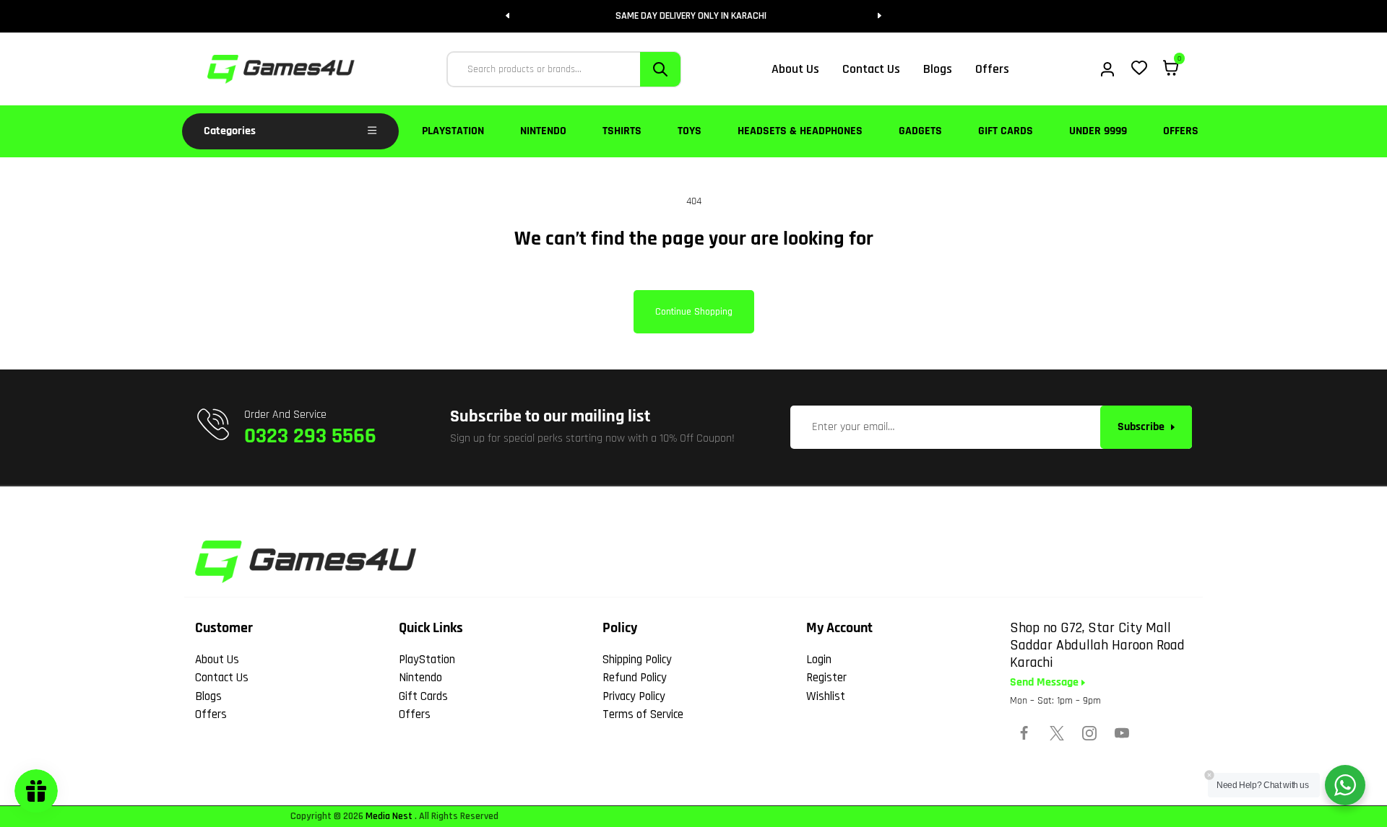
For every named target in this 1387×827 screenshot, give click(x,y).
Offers (1180, 131)
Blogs (208, 696)
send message (1045, 682)
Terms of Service (642, 714)
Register (826, 678)
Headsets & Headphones (800, 131)
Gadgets (920, 131)
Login (818, 660)
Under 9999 (1098, 131)
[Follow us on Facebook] (1024, 733)
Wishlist (825, 696)
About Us (217, 660)
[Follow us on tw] (1056, 733)
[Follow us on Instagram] (1089, 733)
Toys (689, 131)
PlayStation (453, 131)
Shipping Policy (637, 660)
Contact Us (222, 678)
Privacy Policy (633, 696)
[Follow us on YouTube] (1121, 733)
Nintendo (543, 131)
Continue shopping (694, 311)
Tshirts (621, 131)
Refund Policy (634, 678)
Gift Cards (1005, 131)
